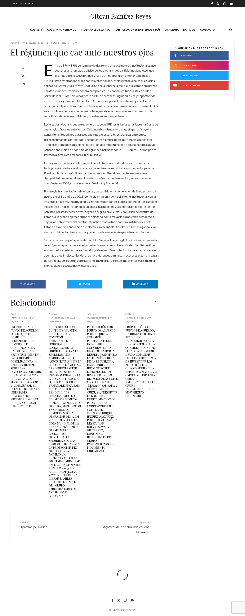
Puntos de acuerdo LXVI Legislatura (24, 319)
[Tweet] (23, 76)
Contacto (207, 29)
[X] (218, 3)
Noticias (189, 29)
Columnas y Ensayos (61, 29)
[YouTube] (231, 3)
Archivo (15, 42)
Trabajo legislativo (95, 29)
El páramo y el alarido (33, 525)
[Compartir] (23, 68)
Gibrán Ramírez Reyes (120, 16)
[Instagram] (224, 3)
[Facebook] (212, 3)
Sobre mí (36, 29)
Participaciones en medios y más (138, 29)
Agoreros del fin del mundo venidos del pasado (126, 527)
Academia (172, 29)
